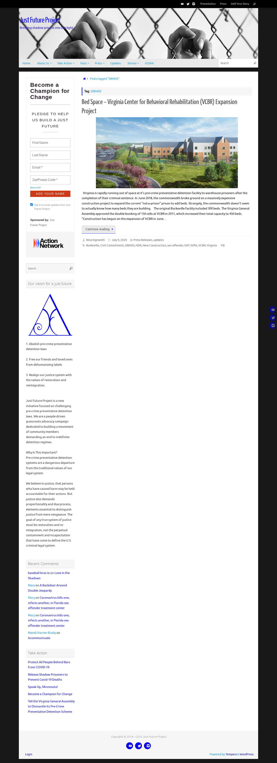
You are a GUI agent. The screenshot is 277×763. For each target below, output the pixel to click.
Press (223, 3)
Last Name (39, 153)
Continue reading (98, 229)
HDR (139, 245)
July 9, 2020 (119, 240)
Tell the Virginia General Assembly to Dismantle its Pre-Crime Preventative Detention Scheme (51, 707)
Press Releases (142, 240)
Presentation (208, 3)
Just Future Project (40, 20)
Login (28, 754)
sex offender (175, 245)
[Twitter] (187, 4)
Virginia (212, 245)
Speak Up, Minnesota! (43, 687)
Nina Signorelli (95, 240)
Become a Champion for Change (50, 694)
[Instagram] (193, 4)
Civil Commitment (112, 245)
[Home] (84, 79)
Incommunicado (39, 638)
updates (159, 240)
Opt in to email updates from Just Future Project (52, 207)
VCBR (202, 245)
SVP (186, 245)
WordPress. (247, 754)
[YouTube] (181, 4)
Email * (37, 165)
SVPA (193, 245)
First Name (40, 140)
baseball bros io (39, 573)
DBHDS (129, 245)
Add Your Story (240, 3)
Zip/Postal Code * (44, 177)
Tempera (231, 754)
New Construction (154, 245)
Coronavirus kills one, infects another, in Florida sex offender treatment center (49, 603)
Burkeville (92, 245)
